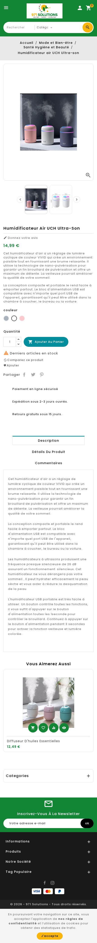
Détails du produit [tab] (48, 452)
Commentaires (48, 463)
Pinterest (41, 374)
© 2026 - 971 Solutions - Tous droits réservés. (48, 904)
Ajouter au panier (46, 342)
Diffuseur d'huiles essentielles (33, 741)
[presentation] (20, 199)
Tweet (33, 374)
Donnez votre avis (20, 238)
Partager (24, 374)
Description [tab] (48, 440)
